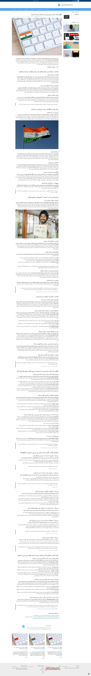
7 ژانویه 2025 (32, 16)
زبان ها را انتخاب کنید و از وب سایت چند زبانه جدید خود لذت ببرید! (45, 618)
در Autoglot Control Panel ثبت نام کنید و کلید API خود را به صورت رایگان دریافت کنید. (41, 616)
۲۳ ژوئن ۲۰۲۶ (24, 650)
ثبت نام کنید (20, 9)
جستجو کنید (77, 14)
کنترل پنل (14, 9)
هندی (26, 16)
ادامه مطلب (43, 658)
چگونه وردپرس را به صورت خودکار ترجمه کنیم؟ (47, 447)
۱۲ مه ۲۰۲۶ (58, 650)
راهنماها (43, 667)
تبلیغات (43, 672)
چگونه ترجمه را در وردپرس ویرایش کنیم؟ (51, 533)
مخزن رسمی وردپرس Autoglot (53, 468)
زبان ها (29, 16)
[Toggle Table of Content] (56, 67)
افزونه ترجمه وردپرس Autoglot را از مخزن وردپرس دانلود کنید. (46, 615)
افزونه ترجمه (17, 16)
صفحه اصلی (47, 9)
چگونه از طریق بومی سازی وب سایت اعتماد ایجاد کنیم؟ (46, 550)
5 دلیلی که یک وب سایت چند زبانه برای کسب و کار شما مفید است (45, 291)
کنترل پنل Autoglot (54, 487)
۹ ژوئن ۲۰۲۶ (41, 650)
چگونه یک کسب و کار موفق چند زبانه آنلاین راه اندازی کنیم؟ (46, 608)
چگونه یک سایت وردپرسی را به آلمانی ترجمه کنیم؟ (54, 648)
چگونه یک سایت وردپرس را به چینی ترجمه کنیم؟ (21, 648)
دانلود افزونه (32, 9)
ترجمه (21, 16)
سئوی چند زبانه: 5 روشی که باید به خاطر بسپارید (47, 366)
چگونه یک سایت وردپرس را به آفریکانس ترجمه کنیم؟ (38, 648)
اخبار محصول (42, 669)
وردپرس (13, 16)
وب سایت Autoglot (40, 9)
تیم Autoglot (39, 16)
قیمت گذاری (26, 9)
